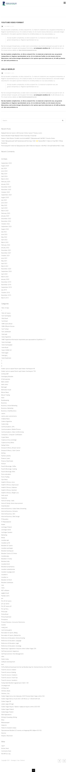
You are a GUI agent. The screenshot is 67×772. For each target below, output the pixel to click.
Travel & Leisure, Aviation (8, 669)
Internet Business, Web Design (10, 516)
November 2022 (6, 221)
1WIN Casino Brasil (6, 324)
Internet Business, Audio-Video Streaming (13, 508)
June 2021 (4, 258)
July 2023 (4, 200)
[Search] (63, 120)
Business (4, 403)
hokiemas (4, 498)
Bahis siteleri (5, 382)
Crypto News (5, 437)
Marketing (4, 535)
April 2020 (4, 274)
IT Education (4, 519)
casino (3, 413)
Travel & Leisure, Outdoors (9, 675)
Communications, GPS (7, 427)
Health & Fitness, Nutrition (9, 490)
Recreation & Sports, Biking (9, 633)
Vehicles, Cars (5, 693)
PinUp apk (4, 611)
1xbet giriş (4, 355)
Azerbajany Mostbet (7, 376)
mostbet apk (5, 540)
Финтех (3, 733)
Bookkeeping (5, 400)
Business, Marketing (7, 408)
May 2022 (4, 237)
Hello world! (8, 69)
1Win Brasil (4, 318)
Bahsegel (4, 387)
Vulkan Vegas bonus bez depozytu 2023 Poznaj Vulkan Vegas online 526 (22, 696)
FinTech (3, 463)
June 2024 (4, 171)
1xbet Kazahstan (6, 358)
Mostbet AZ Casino (7, 545)
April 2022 (4, 240)
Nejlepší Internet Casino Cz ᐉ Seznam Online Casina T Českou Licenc (21, 133)
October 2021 (5, 255)
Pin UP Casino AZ (6, 606)
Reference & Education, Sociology (11, 646)
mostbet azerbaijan (7, 548)
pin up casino (5, 603)
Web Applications (6, 714)
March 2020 (4, 276)
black (2, 397)
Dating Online (5, 445)
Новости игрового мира (8, 728)
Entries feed (5, 748)
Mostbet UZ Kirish (6, 580)
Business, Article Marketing (9, 405)
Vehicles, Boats (5, 691)
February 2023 (5, 213)
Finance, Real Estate (7, 461)
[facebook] (59, 760)
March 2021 (4, 266)
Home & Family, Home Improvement (12, 503)
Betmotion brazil (6, 390)
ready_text (4, 627)
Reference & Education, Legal (10, 643)
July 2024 (4, 168)
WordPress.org (5, 753)
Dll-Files (3, 453)
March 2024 (4, 179)
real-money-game (6, 630)
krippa (3, 524)
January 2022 (5, 247)
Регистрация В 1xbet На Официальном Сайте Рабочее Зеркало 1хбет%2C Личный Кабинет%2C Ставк (32, 145)
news (3, 588)
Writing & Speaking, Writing (9, 717)
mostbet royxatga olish (8, 572)
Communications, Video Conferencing (12, 432)
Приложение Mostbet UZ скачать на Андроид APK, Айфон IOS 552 (21, 730)
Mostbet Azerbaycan (7, 551)
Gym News (4, 479)
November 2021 (6, 253)
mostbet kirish (5, 564)
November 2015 (6, 295)
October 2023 (5, 192)
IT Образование (6, 522)
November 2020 (6, 269)
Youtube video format (12, 22)
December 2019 (6, 282)
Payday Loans (5, 596)
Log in (3, 746)
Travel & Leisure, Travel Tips (9, 677)
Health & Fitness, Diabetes (9, 487)
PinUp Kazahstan (6, 617)
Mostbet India (5, 561)
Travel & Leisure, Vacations (9, 680)
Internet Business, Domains (9, 511)
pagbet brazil (5, 593)
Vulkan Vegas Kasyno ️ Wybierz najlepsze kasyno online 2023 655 (20, 706)
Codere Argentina (6, 421)
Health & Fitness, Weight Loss (10, 493)
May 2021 (4, 261)
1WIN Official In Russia (7, 326)
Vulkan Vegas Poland (7, 709)
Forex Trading (5, 477)
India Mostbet (5, 506)
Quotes (3, 625)
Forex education (6, 474)
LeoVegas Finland (6, 527)
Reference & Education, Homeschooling (13, 638)
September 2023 (6, 195)
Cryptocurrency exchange (8, 440)
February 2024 (5, 181)
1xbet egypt (4, 353)
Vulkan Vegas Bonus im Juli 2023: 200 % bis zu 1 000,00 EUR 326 (20, 699)
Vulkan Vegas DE (6, 701)
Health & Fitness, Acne (8, 482)
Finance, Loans (5, 458)
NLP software (5, 590)
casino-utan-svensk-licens (9, 416)
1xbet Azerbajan (6, 342)
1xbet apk (4, 334)
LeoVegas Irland (6, 530)
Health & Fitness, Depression (10, 485)
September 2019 (6, 287)
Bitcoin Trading (5, 395)
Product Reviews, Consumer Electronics (13, 622)
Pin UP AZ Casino (6, 601)
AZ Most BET (5, 374)
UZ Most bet (5, 688)
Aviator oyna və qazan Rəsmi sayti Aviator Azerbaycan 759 (18, 371)
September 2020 (6, 271)
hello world (4, 495)
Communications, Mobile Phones (11, 429)
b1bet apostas (5, 379)
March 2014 (4, 298)
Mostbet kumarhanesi (7, 566)
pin (2, 598)
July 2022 (4, 232)
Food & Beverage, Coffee (8, 466)
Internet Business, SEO (8, 514)
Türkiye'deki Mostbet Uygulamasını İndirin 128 (14, 683)
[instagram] (64, 760)
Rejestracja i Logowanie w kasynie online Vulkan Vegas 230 (18, 648)
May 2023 (4, 205)
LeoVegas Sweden (6, 532)
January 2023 (5, 216)
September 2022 (6, 226)
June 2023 (4, 203)
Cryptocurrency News (7, 442)
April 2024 (4, 176)
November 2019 (6, 284)
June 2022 (4, 234)
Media (3, 537)
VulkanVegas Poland (7, 712)
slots (2, 656)
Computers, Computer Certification (11, 434)
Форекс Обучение (7, 736)
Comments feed (6, 751)
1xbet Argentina (6, 337)
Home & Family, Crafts (7, 500)
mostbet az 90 (5, 543)
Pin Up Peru (4, 609)
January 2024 (5, 184)
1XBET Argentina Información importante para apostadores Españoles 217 (23, 339)
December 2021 (6, 250)
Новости (4, 725)
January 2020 (5, 279)
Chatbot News (5, 419)
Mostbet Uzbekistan (7, 582)
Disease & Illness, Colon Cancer (10, 450)
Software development (8, 662)
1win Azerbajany (6, 316)
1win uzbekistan (6, 331)
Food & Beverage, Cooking (9, 469)
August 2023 (5, 197)
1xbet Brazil (4, 347)
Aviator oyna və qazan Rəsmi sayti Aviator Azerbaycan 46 (18, 368)
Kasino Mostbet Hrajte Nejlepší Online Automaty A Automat (18, 135)
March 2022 (4, 242)
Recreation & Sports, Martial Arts (11, 635)
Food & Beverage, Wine (8, 471)
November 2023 (6, 189)
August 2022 (5, 229)
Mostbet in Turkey (6, 559)
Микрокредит (5, 722)
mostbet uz (4, 577)
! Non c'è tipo (5, 308)
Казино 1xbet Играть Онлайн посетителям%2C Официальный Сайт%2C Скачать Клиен (28, 138)
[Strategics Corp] (9, 5)
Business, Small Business (8, 411)
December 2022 (6, 218)
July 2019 (4, 290)
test (2, 664)
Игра (2, 720)
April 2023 (4, 208)
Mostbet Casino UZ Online (9, 553)
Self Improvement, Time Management (12, 654)
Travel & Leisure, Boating (8, 672)
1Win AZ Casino (6, 313)
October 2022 (5, 224)
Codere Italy (4, 424)
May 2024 (4, 173)
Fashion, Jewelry (6, 456)
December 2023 (6, 187)
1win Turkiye (5, 329)
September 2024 (6, 163)
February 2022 (5, 245)
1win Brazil (4, 321)
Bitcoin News (5, 392)
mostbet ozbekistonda (8, 569)
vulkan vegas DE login (7, 704)
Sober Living (4, 659)
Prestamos (4, 619)
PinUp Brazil (4, 614)
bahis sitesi (4, 384)
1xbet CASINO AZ (6, 350)
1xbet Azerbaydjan (6, 345)
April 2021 (4, 263)
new (2, 585)
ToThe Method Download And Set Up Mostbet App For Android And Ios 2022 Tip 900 (26, 667)
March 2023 (4, 210)
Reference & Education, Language (11, 640)
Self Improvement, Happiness (10, 651)
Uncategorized (5, 685)
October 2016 (5, 292)
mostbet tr (4, 574)
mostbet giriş (5, 556)
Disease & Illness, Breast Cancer (11, 448)
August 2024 (5, 166)
